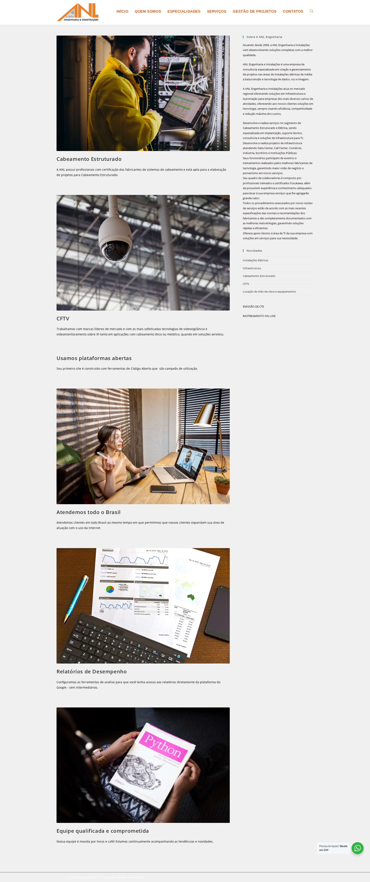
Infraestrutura (252, 268)
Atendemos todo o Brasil (89, 512)
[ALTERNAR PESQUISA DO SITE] (312, 11)
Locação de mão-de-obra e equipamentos (269, 291)
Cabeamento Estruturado (89, 158)
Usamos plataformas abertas (94, 358)
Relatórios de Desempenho (92, 671)
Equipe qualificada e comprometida (103, 830)
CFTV (63, 318)
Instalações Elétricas (255, 260)
